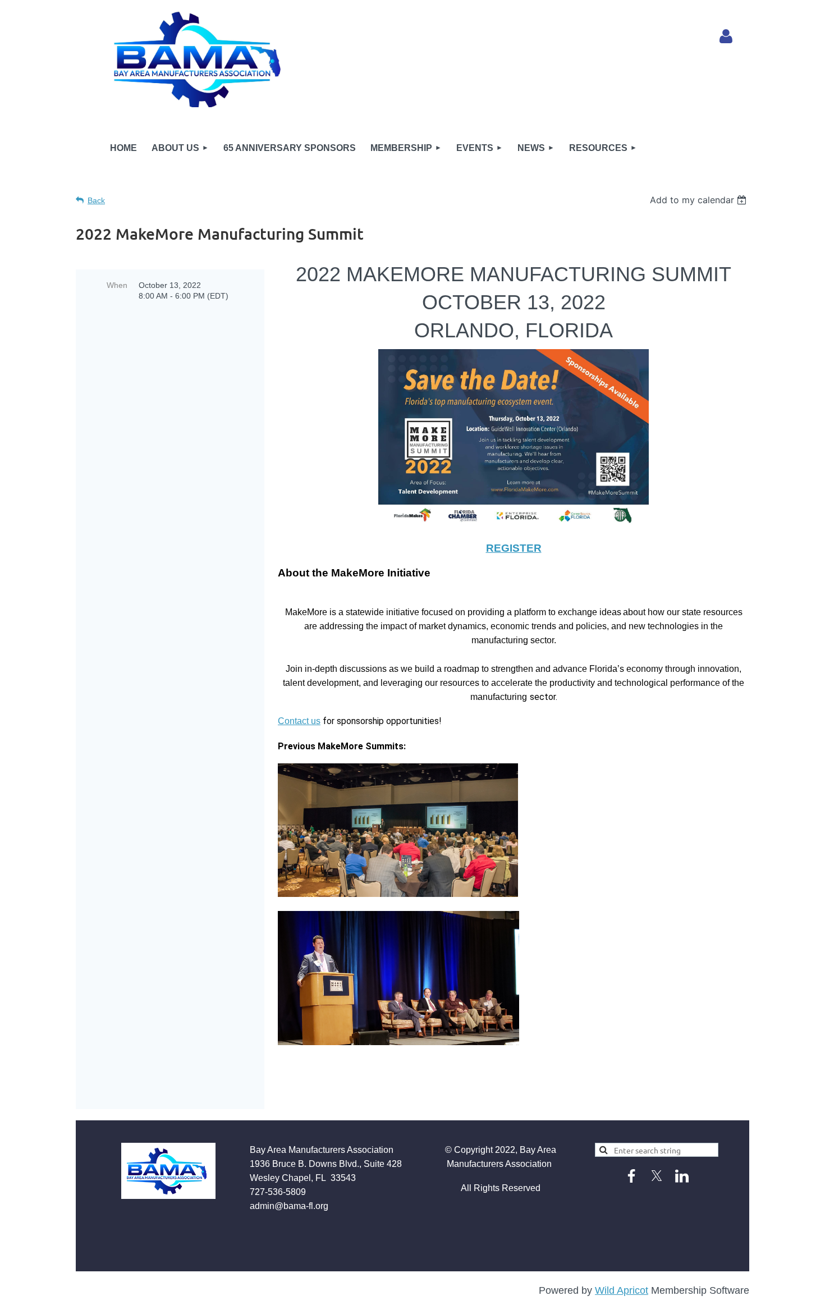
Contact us (299, 721)
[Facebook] (631, 1176)
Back (96, 200)
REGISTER (514, 548)
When (117, 285)
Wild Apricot (621, 1290)
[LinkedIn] (682, 1176)
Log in (726, 36)
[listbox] (699, 200)
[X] (656, 1176)
